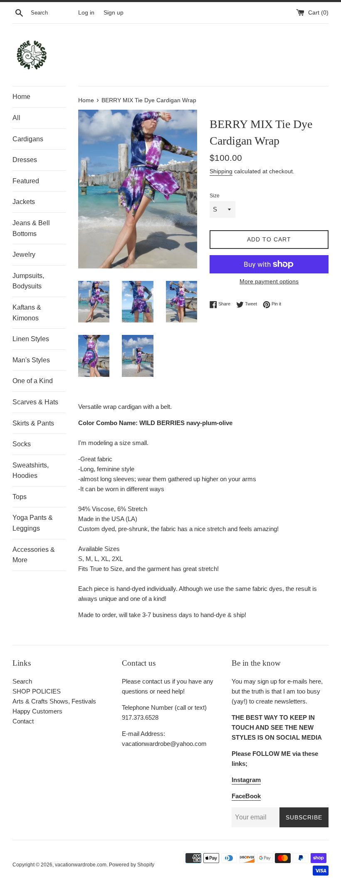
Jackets (23, 201)
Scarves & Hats (35, 402)
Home (21, 96)
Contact (23, 721)
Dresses (24, 159)
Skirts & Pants (33, 423)
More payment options (269, 281)
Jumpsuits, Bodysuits (28, 281)
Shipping (221, 171)
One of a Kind (32, 380)
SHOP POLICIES (36, 691)
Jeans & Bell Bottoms (31, 228)
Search (22, 681)
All (16, 117)
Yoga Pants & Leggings (32, 523)
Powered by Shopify (131, 865)
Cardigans (27, 139)
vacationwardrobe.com (80, 865)
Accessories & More (33, 555)
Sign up (114, 13)
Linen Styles (30, 338)
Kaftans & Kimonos (26, 313)
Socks (21, 444)
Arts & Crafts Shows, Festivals (54, 701)
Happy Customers (37, 711)
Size (215, 196)
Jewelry (23, 254)
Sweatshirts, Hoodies (30, 471)
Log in (86, 13)
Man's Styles (31, 360)
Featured (25, 180)
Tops (19, 496)
